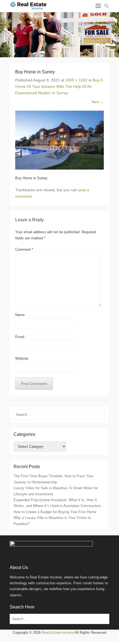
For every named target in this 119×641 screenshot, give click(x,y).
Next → (98, 102)
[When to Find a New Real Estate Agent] (59, 34)
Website (21, 358)
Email (19, 337)
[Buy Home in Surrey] (59, 140)
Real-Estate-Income (58, 632)
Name (20, 315)
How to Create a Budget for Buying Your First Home (55, 512)
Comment (24, 249)
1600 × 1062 (76, 80)
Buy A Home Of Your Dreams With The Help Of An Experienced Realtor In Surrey (58, 86)
